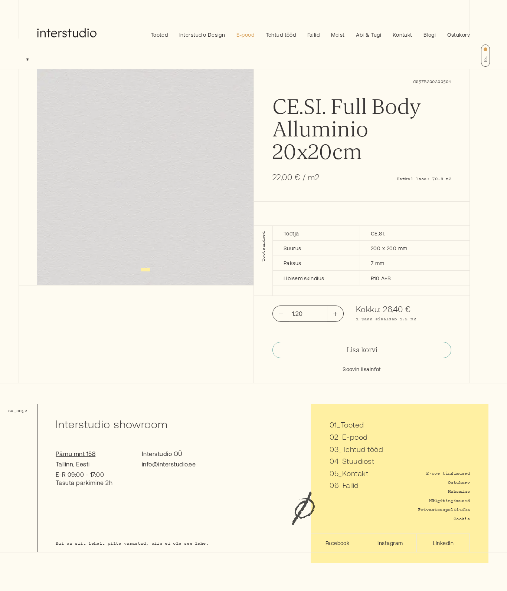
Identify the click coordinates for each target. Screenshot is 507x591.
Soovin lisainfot (362, 369)
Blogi (429, 35)
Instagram (390, 543)
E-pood (245, 35)
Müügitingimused (449, 500)
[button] (145, 269)
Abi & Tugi (368, 35)
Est (485, 59)
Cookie (462, 518)
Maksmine (459, 491)
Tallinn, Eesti (73, 464)
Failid (313, 35)
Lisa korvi (362, 350)
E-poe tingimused (448, 473)
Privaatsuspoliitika (444, 509)
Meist (338, 35)
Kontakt (402, 35)
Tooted (159, 35)
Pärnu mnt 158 (75, 453)
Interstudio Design (202, 35)
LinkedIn (443, 543)
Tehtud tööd (281, 35)
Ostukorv (458, 35)
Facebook (338, 543)
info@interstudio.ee (169, 464)
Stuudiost (358, 461)
